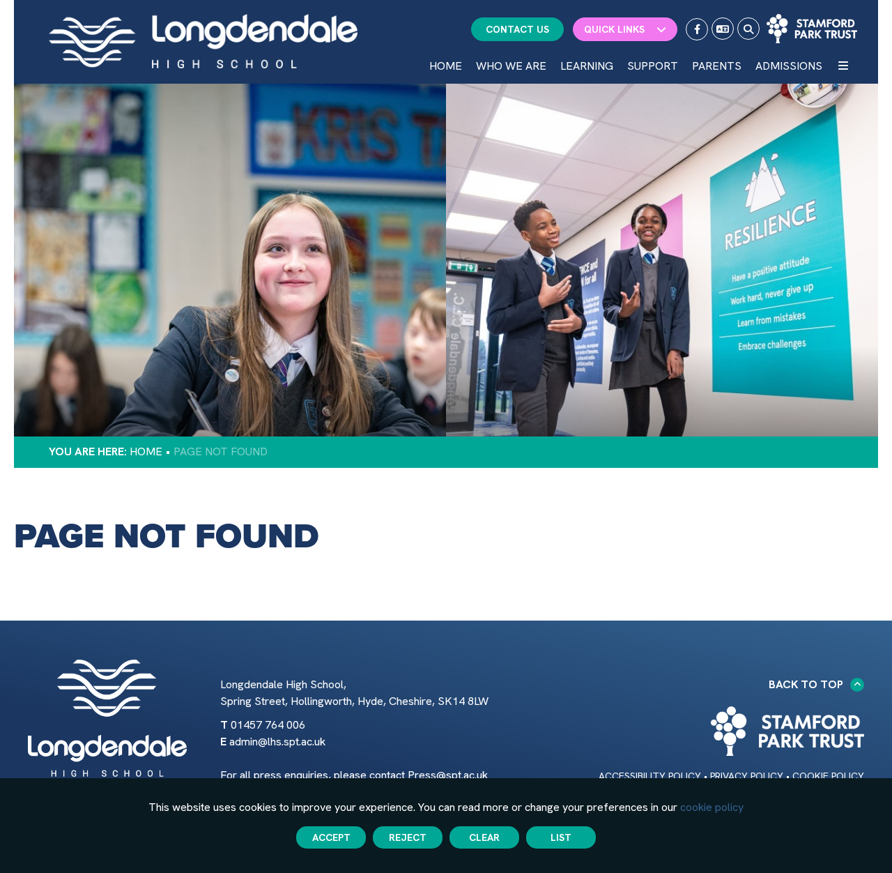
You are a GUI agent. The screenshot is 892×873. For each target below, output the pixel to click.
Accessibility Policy (650, 776)
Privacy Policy (746, 776)
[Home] (203, 41)
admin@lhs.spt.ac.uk (277, 741)
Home (146, 451)
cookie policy (712, 807)
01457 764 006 (268, 725)
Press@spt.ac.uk (448, 775)
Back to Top (806, 684)
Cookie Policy (828, 776)
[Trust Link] (812, 28)
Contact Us (517, 29)
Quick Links (614, 29)
